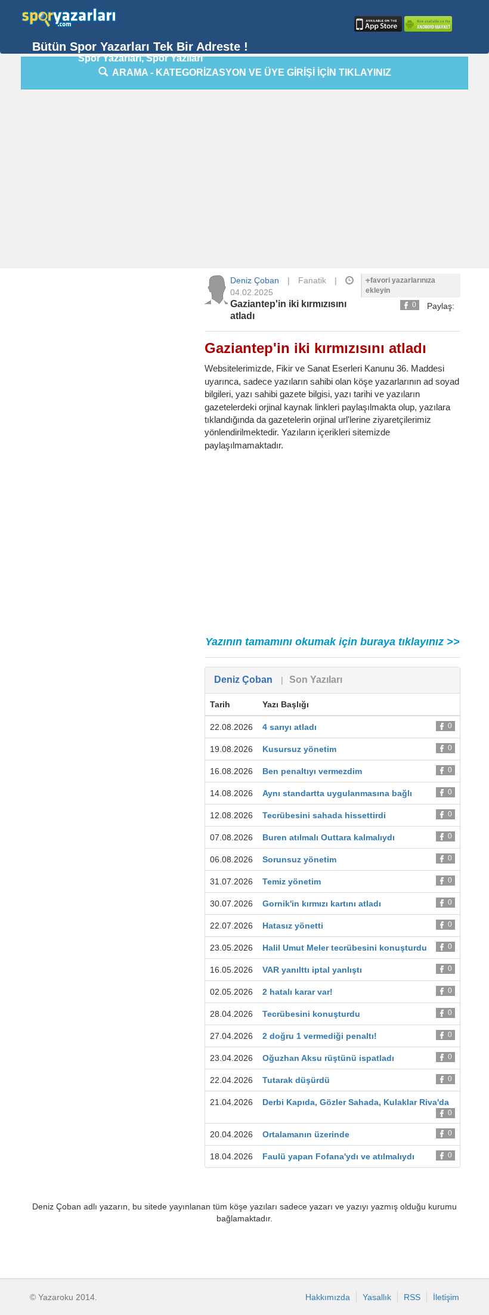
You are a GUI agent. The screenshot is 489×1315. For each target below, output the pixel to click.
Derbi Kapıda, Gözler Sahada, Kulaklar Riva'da (355, 1102)
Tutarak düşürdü (296, 1080)
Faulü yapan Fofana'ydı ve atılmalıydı (338, 1156)
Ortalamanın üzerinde (305, 1134)
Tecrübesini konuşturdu (311, 1014)
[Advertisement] (255, 181)
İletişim (446, 1297)
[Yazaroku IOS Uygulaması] (377, 24)
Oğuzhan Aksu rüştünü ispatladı (328, 1058)
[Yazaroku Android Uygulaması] (427, 24)
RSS (412, 1297)
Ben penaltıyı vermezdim (312, 771)
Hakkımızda (327, 1297)
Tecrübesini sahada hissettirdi (324, 815)
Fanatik (312, 280)
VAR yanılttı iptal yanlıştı (312, 969)
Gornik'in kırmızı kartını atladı (321, 903)
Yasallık (377, 1297)
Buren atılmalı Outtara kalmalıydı (328, 837)
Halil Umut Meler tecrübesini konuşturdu (344, 947)
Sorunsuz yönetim (299, 859)
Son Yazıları (315, 679)
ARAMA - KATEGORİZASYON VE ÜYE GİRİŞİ (249, 72)
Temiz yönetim (291, 881)
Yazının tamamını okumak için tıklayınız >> (332, 642)
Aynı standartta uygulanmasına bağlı (337, 793)
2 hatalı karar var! (297, 992)
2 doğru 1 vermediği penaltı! (319, 1036)
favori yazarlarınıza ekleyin (400, 285)
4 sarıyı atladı (289, 727)
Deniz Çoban (254, 280)
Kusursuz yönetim (299, 749)
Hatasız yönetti (292, 925)
